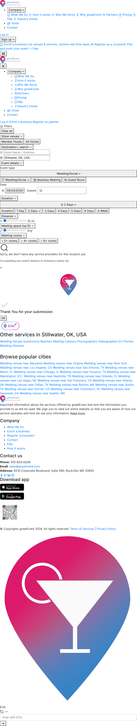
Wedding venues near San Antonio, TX (79, 367)
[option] (15, 179)
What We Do (15, 427)
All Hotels (32, 141)
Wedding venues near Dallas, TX (27, 384)
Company (15, 10)
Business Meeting (52, 341)
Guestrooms (31, 341)
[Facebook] (2, 475)
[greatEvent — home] (68, 3)
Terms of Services (82, 529)
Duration (7, 198)
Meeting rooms (12, 235)
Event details (10, 163)
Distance (7, 216)
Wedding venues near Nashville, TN (48, 376)
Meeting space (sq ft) (16, 226)
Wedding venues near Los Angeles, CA (26, 367)
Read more (77, 413)
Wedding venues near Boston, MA (72, 384)
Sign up (6, 39)
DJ (121, 341)
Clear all (6, 131)
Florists (128, 341)
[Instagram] (12, 475)
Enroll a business (20, 122)
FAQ (9, 444)
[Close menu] (3, 66)
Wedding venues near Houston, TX (83, 372)
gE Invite (13, 23)
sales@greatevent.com (24, 466)
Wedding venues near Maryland (21, 363)
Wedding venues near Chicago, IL (37, 372)
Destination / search (15, 147)
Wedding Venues (11, 341)
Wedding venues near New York (105, 363)
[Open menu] (3, 53)
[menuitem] (18, 14)
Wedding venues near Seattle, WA (42, 393)
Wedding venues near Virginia (63, 363)
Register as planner (46, 122)
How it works (16, 448)
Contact (12, 27)
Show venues (10, 136)
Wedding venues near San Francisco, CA (65, 380)
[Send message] (3, 723)
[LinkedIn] (9, 475)
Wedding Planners (12, 345)
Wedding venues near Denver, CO (27, 389)
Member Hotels (11, 141)
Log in (4, 34)
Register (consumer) (20, 435)
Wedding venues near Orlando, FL (95, 376)
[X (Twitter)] (5, 475)
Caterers (70, 341)
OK (3, 318)
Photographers (87, 341)
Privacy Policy (106, 529)
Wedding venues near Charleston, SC (75, 389)
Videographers (108, 341)
